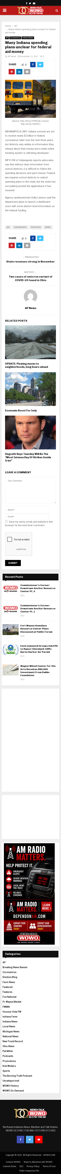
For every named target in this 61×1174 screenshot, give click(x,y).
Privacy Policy (33, 1166)
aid (8, 227)
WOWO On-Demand (13, 1090)
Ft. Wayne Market (12, 1001)
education (36, 227)
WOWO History (11, 1085)
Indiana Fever (10, 1016)
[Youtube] (39, 1139)
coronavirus (20, 227)
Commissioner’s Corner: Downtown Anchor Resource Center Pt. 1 (37, 608)
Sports (6, 1071)
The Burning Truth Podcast (17, 1075)
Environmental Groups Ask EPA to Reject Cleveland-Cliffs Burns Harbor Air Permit (39, 648)
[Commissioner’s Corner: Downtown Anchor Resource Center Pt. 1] (11, 609)
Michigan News (11, 1031)
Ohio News (8, 1046)
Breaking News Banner (15, 967)
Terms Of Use (49, 1166)
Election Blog (10, 977)
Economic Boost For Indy (21, 410)
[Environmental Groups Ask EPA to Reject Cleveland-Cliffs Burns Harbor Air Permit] (11, 649)
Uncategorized (11, 1080)
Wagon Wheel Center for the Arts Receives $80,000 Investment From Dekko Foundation (38, 671)
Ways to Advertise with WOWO (38, 1162)
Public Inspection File (29, 1171)
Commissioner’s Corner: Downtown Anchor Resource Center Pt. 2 (37, 588)
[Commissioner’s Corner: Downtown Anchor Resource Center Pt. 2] (11, 589)
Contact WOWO (13, 1162)
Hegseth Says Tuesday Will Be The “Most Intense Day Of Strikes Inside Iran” (28, 457)
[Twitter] (29, 1139)
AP (7, 38)
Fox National (9, 997)
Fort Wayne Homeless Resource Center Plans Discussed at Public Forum (36, 628)
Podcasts (8, 1056)
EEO (21, 1166)
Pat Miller (8, 1051)
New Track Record (13, 1041)
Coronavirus (15, 38)
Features (7, 992)
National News (10, 1036)
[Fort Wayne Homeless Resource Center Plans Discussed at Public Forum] (11, 629)
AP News (12, 56)
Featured (8, 987)
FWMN (6, 1006)
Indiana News (27, 38)
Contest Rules (9, 1166)
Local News (9, 1026)
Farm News (9, 982)
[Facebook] (20, 1139)
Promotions (9, 1061)
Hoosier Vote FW (12, 1011)
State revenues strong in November (30, 261)
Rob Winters (9, 1066)
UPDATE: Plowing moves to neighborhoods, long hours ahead (26, 365)
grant (48, 227)
